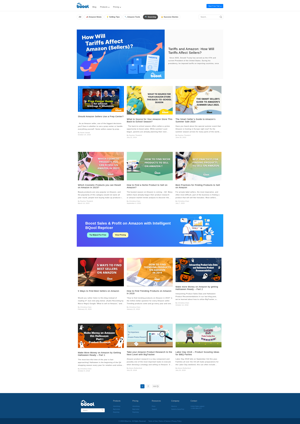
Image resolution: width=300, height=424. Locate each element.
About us (174, 406)
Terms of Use (153, 421)
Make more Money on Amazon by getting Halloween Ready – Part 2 (197, 288)
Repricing (116, 412)
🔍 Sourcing (150, 17)
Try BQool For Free (97, 235)
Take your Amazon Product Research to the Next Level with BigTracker (149, 353)
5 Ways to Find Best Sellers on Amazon (98, 291)
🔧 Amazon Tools (132, 17)
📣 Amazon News (93, 17)
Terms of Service (164, 421)
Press (153, 406)
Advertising (116, 406)
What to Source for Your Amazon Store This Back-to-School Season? (149, 120)
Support (154, 409)
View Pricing (120, 235)
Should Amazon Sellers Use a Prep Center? (101, 116)
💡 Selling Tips (113, 17)
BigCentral (116, 409)
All (80, 17)
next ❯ (156, 386)
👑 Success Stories (169, 17)
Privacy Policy (177, 421)
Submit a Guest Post (177, 409)
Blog (94, 7)
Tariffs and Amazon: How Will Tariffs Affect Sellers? (191, 50)
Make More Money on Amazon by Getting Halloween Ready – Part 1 (99, 353)
